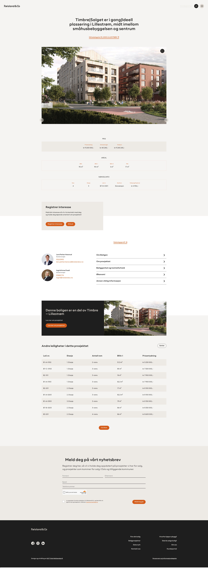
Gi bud (70, 224)
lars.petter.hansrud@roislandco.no (69, 262)
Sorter (161, 345)
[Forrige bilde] (42, 120)
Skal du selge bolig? (169, 541)
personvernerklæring (92, 502)
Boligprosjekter (134, 541)
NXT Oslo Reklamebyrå (55, 558)
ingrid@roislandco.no (64, 278)
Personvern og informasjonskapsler (165, 558)
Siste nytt (136, 545)
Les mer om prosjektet (56, 325)
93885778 (60, 275)
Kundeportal (186, 6)
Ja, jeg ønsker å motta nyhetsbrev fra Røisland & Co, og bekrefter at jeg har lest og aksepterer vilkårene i (84, 501)
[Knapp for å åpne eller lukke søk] (196, 6)
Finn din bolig (135, 537)
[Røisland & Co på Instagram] (38, 543)
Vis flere (104, 427)
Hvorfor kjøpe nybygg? (168, 537)
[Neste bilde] (166, 120)
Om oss (174, 545)
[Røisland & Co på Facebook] (32, 543)
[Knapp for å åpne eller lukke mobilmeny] (202, 6)
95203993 (60, 259)
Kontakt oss (135, 549)
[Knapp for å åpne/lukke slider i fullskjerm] (162, 51)
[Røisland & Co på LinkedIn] (43, 543)
